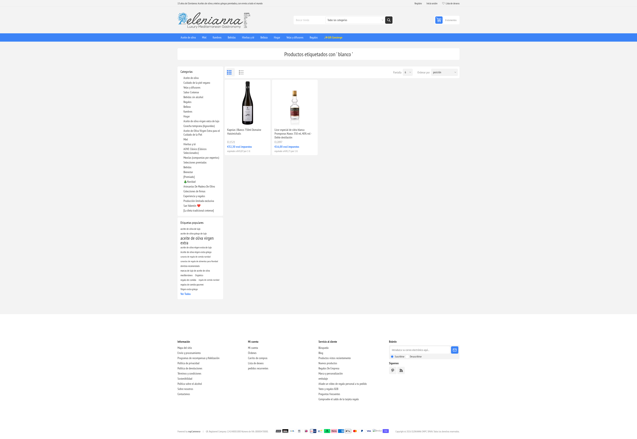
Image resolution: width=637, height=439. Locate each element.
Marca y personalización (330, 373)
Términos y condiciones (189, 373)
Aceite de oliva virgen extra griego (196, 252)
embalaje (323, 378)
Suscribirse (399, 356)
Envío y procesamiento (189, 353)
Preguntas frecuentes (329, 394)
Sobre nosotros (185, 389)
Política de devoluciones (189, 368)
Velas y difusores (191, 87)
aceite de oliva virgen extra (197, 240)
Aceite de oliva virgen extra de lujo (201, 121)
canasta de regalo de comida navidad (195, 256)
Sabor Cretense (191, 92)
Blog (320, 353)
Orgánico (199, 275)
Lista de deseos (256, 363)
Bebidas (187, 167)
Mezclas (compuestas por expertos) (201, 157)
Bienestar (188, 172)
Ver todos (185, 294)
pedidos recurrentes (258, 368)
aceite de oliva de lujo (190, 228)
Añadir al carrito (255, 120)
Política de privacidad (188, 363)
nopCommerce (194, 431)
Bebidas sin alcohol (193, 97)
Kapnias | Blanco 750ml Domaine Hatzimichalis (244, 131)
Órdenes (252, 353)
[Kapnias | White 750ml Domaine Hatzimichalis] (247, 102)
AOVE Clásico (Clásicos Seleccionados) (195, 151)
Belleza (187, 107)
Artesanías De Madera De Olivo (199, 186)
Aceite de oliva (191, 78)
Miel (185, 139)
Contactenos (183, 394)
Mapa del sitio (184, 348)
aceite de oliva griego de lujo (193, 233)
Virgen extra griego (189, 289)
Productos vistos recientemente (334, 358)
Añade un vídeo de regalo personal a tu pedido (342, 384)
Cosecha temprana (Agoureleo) (199, 126)
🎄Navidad (189, 182)
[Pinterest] (392, 370)
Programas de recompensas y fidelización (198, 358)
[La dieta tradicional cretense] (198, 210)
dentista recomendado (190, 266)
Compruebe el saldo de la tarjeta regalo (338, 399)
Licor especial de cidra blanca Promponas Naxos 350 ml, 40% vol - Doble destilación (293, 133)
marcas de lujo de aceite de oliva (195, 270)
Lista (240, 72)
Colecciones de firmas (194, 191)
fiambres (187, 111)
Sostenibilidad (184, 378)
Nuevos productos (327, 363)
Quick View (240, 120)
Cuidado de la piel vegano (196, 83)
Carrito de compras (257, 358)
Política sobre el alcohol (189, 384)
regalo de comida (188, 280)
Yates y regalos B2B (328, 389)
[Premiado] (189, 177)
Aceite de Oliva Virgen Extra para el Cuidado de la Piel (201, 132)
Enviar (454, 350)
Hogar (186, 116)
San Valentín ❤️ (192, 206)
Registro (418, 3)
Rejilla (230, 72)
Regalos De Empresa (328, 368)
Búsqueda (388, 20)
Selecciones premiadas (195, 162)
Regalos (187, 102)
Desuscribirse (416, 356)
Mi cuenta (253, 348)
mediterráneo (186, 275)
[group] (295, 102)
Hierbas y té (189, 144)
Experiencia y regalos (194, 196)
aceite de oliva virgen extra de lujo (196, 247)
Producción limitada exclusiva (198, 201)
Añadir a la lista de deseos (233, 120)
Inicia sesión (431, 3)
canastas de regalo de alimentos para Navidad (199, 261)
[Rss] (401, 370)
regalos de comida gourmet (192, 284)
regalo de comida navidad (209, 279)
